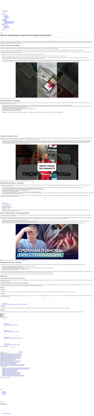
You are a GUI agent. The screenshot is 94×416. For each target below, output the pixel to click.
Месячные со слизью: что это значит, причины (12, 344)
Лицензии (6, 16)
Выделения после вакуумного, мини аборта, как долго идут (10, 356)
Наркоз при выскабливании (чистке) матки (11, 331)
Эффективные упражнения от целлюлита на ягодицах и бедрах (13, 375)
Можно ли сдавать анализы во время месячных (8, 363)
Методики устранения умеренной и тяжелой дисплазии (11, 372)
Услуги (3, 393)
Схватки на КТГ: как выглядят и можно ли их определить (10, 361)
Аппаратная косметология (8, 23)
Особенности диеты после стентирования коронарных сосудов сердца (12, 365)
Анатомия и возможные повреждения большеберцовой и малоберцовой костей (15, 368)
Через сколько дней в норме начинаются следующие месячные (10, 354)
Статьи (5, 18)
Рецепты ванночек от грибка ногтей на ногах (10, 370)
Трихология (4, 19)
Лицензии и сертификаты (6, 413)
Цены (3, 24)
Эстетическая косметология (9, 22)
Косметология (4, 20)
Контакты (4, 28)
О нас (3, 14)
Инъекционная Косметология (9, 21)
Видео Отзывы (6, 17)
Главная (3, 13)
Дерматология (6, 27)
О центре (5, 15)
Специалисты (4, 392)
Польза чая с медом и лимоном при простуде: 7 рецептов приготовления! (14, 304)
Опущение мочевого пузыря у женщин (10, 324)
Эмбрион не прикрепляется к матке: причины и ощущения (10, 358)
